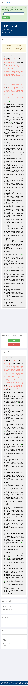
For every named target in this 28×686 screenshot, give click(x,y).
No (14, 344)
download (16, 40)
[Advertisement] (14, 322)
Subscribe (6, 17)
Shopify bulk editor (11, 683)
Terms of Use (25, 682)
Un (7, 2)
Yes (14, 340)
